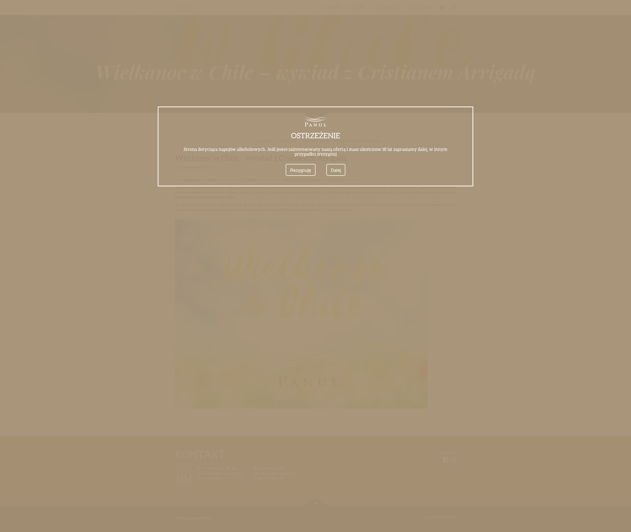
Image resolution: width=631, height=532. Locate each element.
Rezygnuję (300, 170)
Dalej (336, 170)
